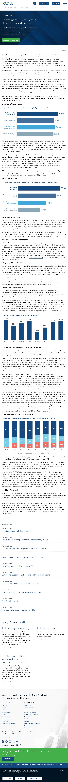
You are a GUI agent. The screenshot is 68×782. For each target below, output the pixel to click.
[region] (34, 775)
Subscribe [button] (7, 759)
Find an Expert (6, 717)
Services (4, 708)
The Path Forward (10, 601)
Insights (4, 710)
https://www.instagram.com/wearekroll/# (6, 741)
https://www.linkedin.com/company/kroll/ (10, 742)
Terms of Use (28, 728)
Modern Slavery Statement (32, 723)
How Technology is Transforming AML (18, 566)
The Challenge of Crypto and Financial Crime (21, 583)
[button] (34, 3)
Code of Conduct (28, 708)
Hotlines (56, 3)
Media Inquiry (5, 721)
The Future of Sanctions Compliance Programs (22, 592)
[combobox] (19, 745)
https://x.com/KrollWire (13, 741)
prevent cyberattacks (36, 257)
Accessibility (27, 705)
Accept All (8, 778)
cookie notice (28, 773)
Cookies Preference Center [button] (31, 712)
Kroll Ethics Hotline (29, 719)
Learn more (5, 648)
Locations (4, 719)
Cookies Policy (28, 710)
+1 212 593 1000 (8, 737)
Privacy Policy (28, 726)
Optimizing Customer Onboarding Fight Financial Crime (26, 575)
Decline (20, 778)
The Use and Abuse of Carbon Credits (18, 610)
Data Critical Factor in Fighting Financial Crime (22, 557)
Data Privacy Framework (31, 714)
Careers (4, 714)
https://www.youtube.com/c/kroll (17, 741)
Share (64, 51)
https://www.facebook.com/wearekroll (3, 741)
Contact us (44, 3)
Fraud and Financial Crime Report (16, 531)
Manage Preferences (34, 778)
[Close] (65, 770)
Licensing (26, 721)
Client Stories (6, 712)
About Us (4, 705)
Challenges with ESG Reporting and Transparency (24, 548)
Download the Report (10, 40)
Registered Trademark (8, 723)
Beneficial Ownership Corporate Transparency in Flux (25, 539)
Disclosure (27, 717)
